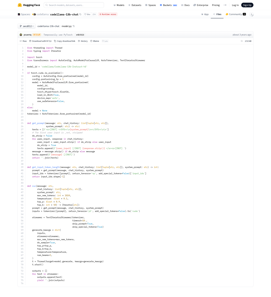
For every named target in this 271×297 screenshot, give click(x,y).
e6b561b (80, 34)
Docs (187, 5)
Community (237, 14)
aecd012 (27, 26)
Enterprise (202, 5)
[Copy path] (74, 26)
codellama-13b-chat (64, 14)
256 (94, 14)
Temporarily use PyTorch (58, 34)
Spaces (152, 5)
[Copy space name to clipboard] (80, 14)
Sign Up (247, 5)
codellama (42, 14)
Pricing (216, 5)
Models (120, 5)
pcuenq (27, 34)
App (206, 14)
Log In (235, 5)
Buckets (170, 5)
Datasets (136, 5)
